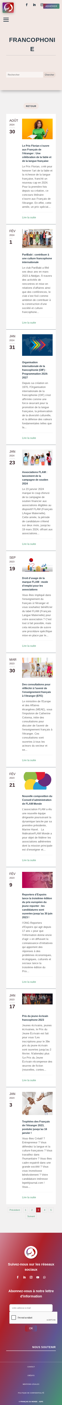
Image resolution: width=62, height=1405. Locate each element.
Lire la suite (29, 217)
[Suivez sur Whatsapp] (44, 1277)
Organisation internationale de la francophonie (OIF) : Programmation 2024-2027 (35, 370)
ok (31, 1328)
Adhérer (51, 6)
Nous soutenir (44, 1347)
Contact (31, 1367)
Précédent (15, 1210)
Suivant (31, 1216)
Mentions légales (31, 1384)
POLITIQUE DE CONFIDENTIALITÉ (31, 1393)
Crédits (31, 1375)
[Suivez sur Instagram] (42, 5)
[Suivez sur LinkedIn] (34, 5)
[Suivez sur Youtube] (37, 1277)
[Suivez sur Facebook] (27, 5)
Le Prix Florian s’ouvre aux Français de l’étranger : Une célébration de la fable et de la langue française (36, 153)
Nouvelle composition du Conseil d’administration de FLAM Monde (37, 800)
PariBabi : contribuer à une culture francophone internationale (37, 258)
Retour (31, 106)
